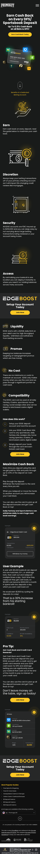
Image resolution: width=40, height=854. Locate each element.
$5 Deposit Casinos (9, 802)
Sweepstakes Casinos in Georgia (13, 794)
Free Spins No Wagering (11, 788)
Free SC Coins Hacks (9, 791)
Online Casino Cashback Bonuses (14, 796)
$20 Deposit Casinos (9, 805)
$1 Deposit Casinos (9, 799)
